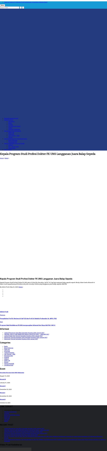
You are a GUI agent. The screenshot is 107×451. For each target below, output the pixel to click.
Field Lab (11, 134)
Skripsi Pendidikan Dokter (12, 415)
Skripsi (10, 137)
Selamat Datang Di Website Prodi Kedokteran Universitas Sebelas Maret (25, 2)
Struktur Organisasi (14, 129)
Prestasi (6, 357)
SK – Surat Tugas (13, 146)
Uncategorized (8, 365)
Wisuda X (2, 392)
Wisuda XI (2, 386)
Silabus (10, 145)
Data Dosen (11, 148)
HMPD (6, 421)
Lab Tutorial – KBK (13, 135)
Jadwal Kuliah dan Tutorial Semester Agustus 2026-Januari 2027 (23, 336)
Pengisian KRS (12, 142)
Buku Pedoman (12, 140)
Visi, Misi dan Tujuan (14, 126)
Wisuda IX (2, 399)
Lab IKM (6, 419)
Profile (8, 120)
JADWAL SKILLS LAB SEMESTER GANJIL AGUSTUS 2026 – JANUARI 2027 (26, 334)
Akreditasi (11, 121)
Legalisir (6, 413)
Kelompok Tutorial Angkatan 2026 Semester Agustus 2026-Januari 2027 (25, 337)
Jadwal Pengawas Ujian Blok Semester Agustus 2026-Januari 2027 (24, 333)
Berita (10, 123)
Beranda (11, 118)
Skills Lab (11, 132)
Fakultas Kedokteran (10, 412)
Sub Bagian (12, 131)
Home (2, 158)
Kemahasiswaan (15, 139)
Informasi (7, 351)
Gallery (10, 128)
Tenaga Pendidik (14, 143)
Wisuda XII (3, 379)
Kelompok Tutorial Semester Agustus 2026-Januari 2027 (21, 339)
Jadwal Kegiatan (9, 352)
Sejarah (10, 124)
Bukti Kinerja (8, 150)
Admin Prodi (4, 311)
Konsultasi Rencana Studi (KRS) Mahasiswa (12, 372)
